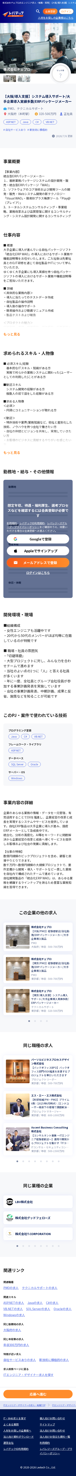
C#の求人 (52, 1303)
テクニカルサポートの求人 (39, 1288)
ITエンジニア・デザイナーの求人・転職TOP (24, 1405)
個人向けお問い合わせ (52, 1418)
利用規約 (12, 523)
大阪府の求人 (12, 1330)
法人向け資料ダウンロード (18, 1436)
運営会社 (8, 1442)
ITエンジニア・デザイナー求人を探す (28, 1375)
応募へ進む (38, 1394)
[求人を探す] (38, 11)
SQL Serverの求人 (38, 1309)
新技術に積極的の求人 (54, 1360)
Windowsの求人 (14, 1315)
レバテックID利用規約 (32, 523)
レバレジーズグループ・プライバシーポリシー (37, 525)
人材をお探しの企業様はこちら (55, 17)
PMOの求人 (11, 1288)
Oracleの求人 (63, 1309)
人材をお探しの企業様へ (17, 1430)
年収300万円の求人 (16, 1345)
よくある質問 (11, 1424)
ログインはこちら (38, 573)
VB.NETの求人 (13, 1309)
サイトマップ (47, 1424)
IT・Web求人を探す (14, 1418)
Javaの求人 (35, 1303)
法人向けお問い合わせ (52, 1430)
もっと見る (11, 334)
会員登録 (50, 11)
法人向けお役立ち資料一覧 (55, 1436)
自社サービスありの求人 (19, 1360)
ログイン (66, 11)
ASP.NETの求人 (13, 1303)
